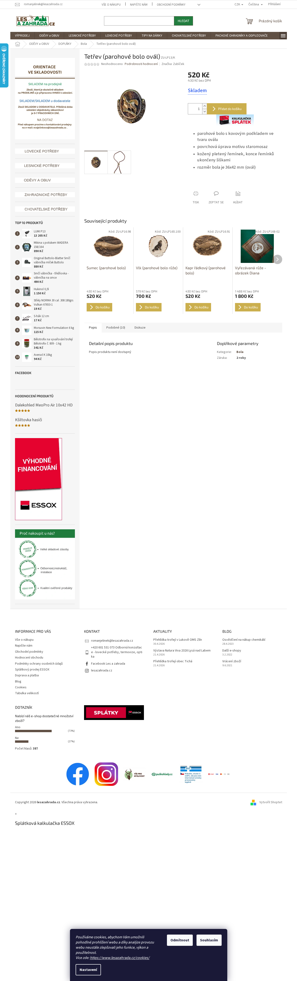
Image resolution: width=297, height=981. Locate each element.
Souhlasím (209, 940)
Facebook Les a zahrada (108, 663)
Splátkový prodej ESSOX (32, 669)
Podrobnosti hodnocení (141, 64)
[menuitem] (22, 35)
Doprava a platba (27, 675)
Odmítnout (179, 940)
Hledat (183, 21)
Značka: (173, 64)
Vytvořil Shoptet (270, 802)
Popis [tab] (93, 327)
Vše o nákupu (111, 5)
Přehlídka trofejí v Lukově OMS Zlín (177, 640)
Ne (17, 738)
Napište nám (138, 5)
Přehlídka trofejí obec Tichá (172, 661)
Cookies (21, 687)
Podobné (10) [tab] (115, 327)
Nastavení (88, 969)
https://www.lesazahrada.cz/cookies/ (120, 957)
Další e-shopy (231, 650)
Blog (18, 681)
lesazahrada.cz (101, 670)
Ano (17, 727)
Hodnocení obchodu (29, 657)
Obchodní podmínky (171, 5)
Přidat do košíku (230, 109)
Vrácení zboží (231, 661)
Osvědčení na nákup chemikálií (243, 640)
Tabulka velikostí (27, 693)
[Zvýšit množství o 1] (204, 106)
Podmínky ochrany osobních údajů (39, 663)
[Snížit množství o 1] (204, 111)
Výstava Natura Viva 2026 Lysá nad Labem (182, 650)
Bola (239, 352)
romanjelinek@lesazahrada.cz (112, 640)
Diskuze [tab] (140, 327)
